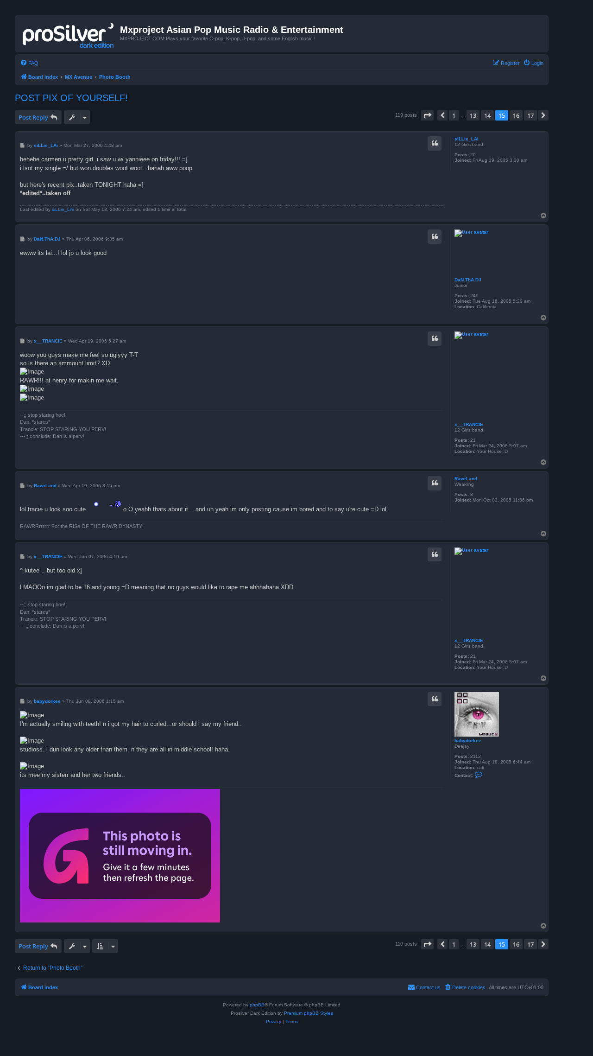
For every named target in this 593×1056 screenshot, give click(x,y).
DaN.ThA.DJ (467, 279)
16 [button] (516, 115)
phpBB (257, 1004)
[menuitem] (29, 63)
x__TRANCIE (468, 424)
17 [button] (530, 115)
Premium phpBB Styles (308, 1013)
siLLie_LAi (466, 138)
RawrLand (465, 478)
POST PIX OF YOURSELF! (71, 98)
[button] (427, 115)
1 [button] (453, 115)
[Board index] (69, 33)
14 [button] (487, 115)
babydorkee (467, 740)
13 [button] (473, 115)
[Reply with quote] (435, 143)
